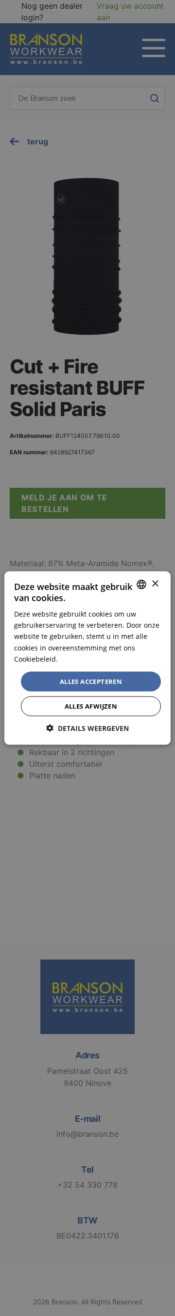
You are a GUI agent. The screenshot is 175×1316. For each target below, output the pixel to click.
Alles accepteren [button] (91, 681)
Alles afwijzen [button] (91, 706)
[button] (87, 728)
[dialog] (87, 658)
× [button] (154, 584)
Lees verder (79, 658)
